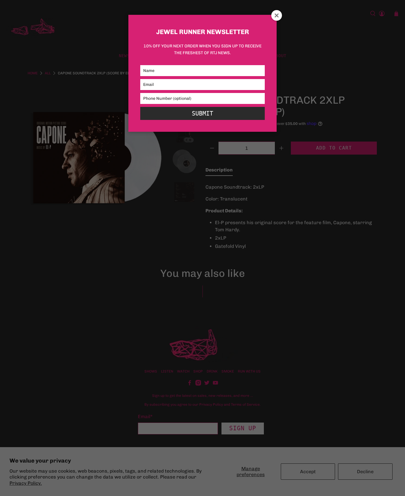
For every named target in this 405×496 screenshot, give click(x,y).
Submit (202, 113)
